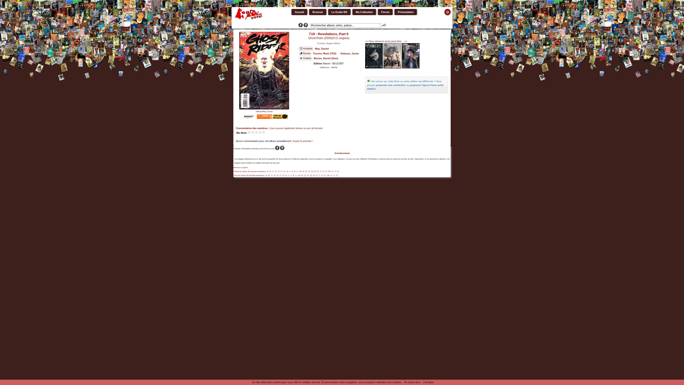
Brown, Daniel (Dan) (326, 58)
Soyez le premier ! (303, 141)
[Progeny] (374, 67)
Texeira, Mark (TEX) (324, 53)
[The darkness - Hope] (410, 67)
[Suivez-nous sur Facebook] (300, 25)
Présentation (406, 12)
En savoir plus (412, 382)
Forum (385, 12)
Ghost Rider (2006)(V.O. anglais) (328, 38)
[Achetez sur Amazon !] (248, 118)
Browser (317, 12)
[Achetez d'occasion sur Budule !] (280, 118)
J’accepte (428, 382)
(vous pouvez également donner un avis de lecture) (296, 128)
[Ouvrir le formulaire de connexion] (447, 12)
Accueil (299, 12)
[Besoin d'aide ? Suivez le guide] (306, 25)
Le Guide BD (339, 12)
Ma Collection (364, 12)
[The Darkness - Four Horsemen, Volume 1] (392, 67)
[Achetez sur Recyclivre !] (264, 118)
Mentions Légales (240, 167)
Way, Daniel (322, 48)
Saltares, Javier (349, 53)
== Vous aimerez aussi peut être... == (386, 41)
